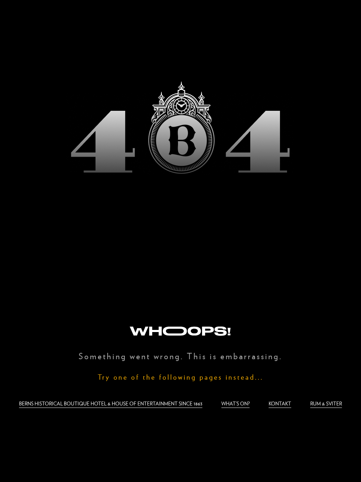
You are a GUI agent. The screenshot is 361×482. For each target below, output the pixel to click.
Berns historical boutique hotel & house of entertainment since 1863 (110, 403)
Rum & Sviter (326, 403)
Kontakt (280, 403)
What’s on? (235, 403)
